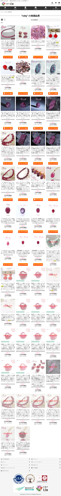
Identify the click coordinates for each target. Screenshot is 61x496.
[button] (52, 3)
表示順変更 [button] (35, 19)
